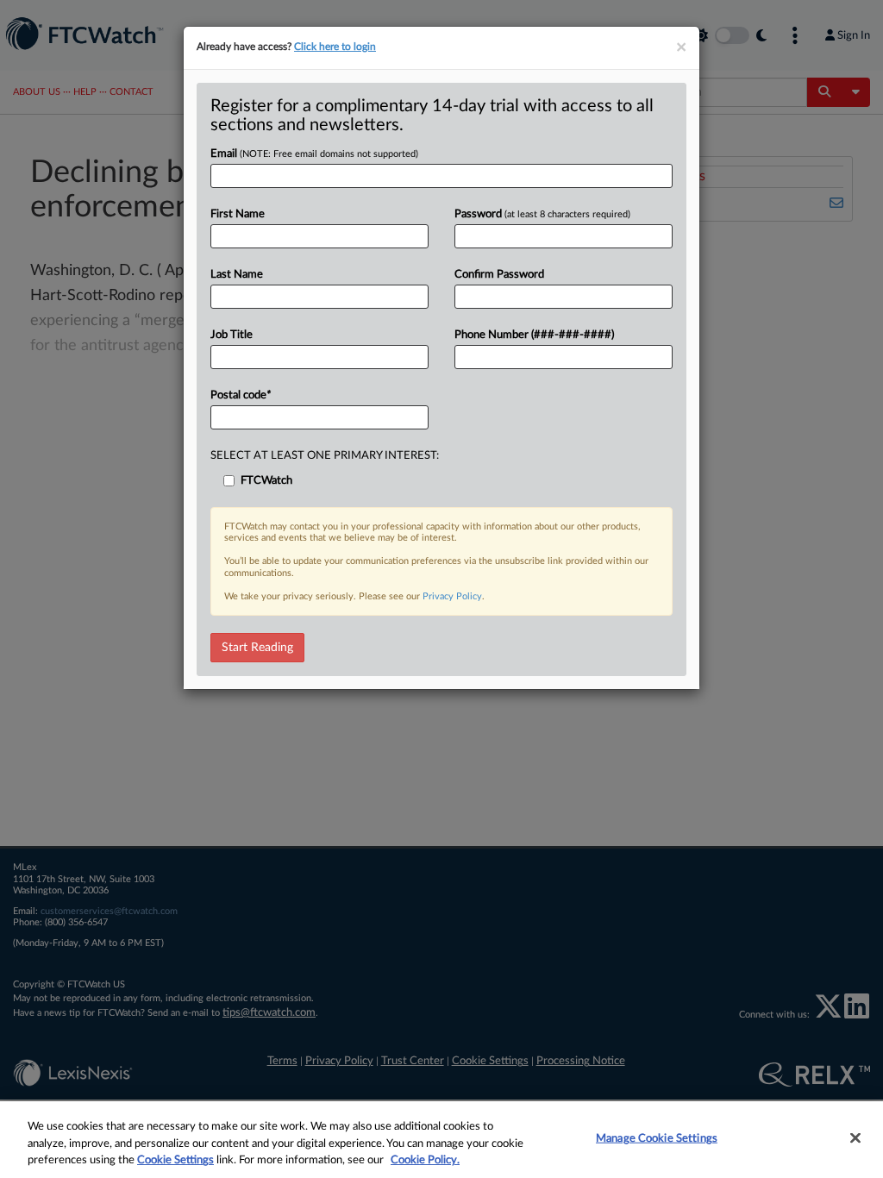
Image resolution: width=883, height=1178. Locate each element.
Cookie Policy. (425, 1160)
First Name (237, 214)
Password (542, 214)
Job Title (231, 335)
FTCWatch (266, 480)
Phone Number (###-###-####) (534, 335)
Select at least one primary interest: (324, 455)
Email (314, 154)
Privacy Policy (452, 596)
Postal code (240, 395)
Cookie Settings (175, 1160)
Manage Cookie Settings (656, 1138)
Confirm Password (499, 274)
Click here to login (335, 46)
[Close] (855, 1137)
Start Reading (257, 648)
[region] (441, 1139)
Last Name (236, 274)
